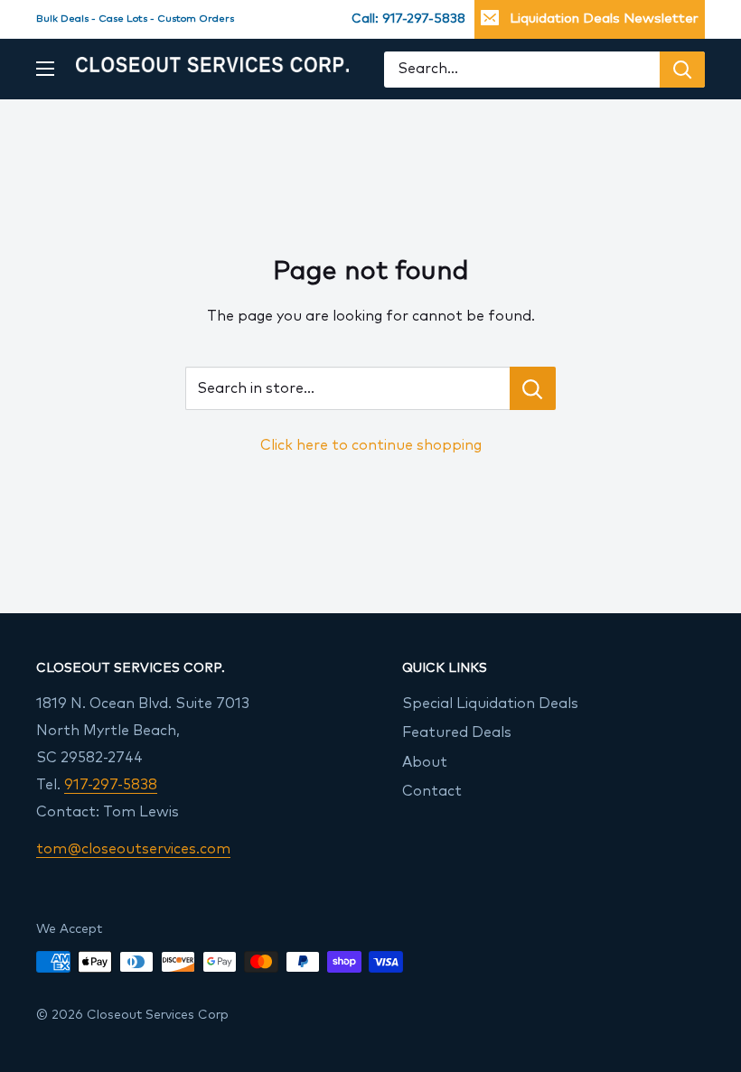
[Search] (682, 69)
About (424, 762)
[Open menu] (45, 68)
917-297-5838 (110, 785)
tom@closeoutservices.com (133, 849)
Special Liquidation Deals (490, 703)
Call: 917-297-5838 (408, 19)
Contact (432, 791)
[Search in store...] (533, 388)
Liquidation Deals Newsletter (604, 18)
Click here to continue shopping (371, 445)
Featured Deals (456, 732)
